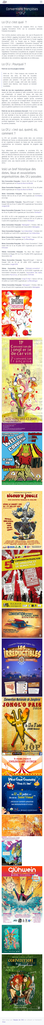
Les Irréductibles (27, 231)
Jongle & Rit (5, 206)
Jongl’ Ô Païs (26, 237)
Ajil (11, 256)
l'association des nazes (34, 272)
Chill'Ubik (31, 275)
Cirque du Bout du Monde (24, 183)
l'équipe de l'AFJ (18, 1020)
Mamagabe (25, 225)
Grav (3, 1022)
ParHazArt (38, 212)
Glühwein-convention (33, 268)
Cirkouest (5, 247)
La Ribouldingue (29, 239)
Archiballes (38, 196)
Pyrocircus (13, 275)
